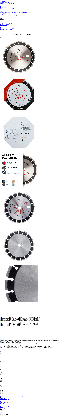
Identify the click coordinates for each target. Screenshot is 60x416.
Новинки (5, 12)
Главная (1, 32)
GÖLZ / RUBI (2, 408)
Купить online (24, 12)
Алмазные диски (8, 32)
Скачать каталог (3, 18)
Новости (12, 12)
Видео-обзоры (16, 12)
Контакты (9, 12)
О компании (2, 12)
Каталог (1, 0)
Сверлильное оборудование (4, 402)
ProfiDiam (1, 407)
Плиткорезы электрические (4, 400)
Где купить (20, 12)
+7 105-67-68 (3, 14)
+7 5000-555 (3, 13)
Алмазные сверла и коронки (4, 399)
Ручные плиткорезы (3, 404)
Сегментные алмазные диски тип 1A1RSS (18, 32)
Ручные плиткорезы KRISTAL (5, 406)
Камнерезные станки (3, 401)
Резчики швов (2, 403)
